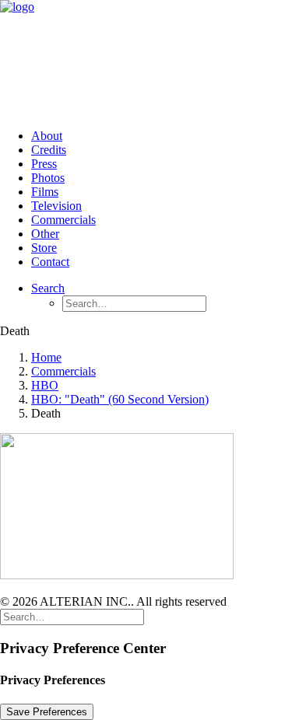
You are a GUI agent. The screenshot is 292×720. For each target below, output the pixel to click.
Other (45, 233)
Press (44, 163)
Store (44, 247)
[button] (48, 288)
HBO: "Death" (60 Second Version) (120, 399)
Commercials (63, 219)
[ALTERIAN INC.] (146, 58)
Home (46, 357)
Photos (48, 177)
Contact (50, 261)
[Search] (72, 616)
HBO (44, 385)
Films (44, 191)
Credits (48, 149)
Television (56, 205)
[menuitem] (161, 136)
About (46, 135)
